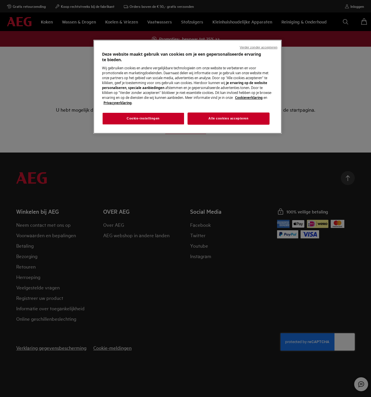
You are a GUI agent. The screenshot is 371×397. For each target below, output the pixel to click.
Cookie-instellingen (143, 118)
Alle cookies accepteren (228, 118)
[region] (187, 87)
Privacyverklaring (117, 103)
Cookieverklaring (249, 97)
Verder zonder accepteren (258, 47)
